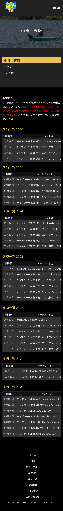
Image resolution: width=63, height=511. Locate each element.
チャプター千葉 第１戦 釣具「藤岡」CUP (38, 348)
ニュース (32, 478)
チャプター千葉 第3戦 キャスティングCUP (39, 185)
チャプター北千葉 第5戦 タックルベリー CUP (40, 399)
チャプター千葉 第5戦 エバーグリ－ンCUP (39, 179)
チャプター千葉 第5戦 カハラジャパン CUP (38, 404)
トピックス (32, 490)
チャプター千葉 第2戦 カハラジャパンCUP (39, 196)
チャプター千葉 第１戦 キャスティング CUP (40, 376)
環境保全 (32, 472)
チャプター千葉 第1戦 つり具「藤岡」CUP (39, 202)
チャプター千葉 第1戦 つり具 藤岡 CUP (36, 416)
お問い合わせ (33, 496)
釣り (33, 461)
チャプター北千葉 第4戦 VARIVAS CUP (36, 433)
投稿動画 (32, 484)
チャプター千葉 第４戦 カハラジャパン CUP (40, 371)
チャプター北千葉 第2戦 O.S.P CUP (34, 410)
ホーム (32, 455)
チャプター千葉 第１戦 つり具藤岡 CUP (38, 297)
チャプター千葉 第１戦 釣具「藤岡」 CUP (38, 246)
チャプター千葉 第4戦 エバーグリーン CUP (38, 427)
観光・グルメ (33, 466)
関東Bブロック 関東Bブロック (32, 319)
